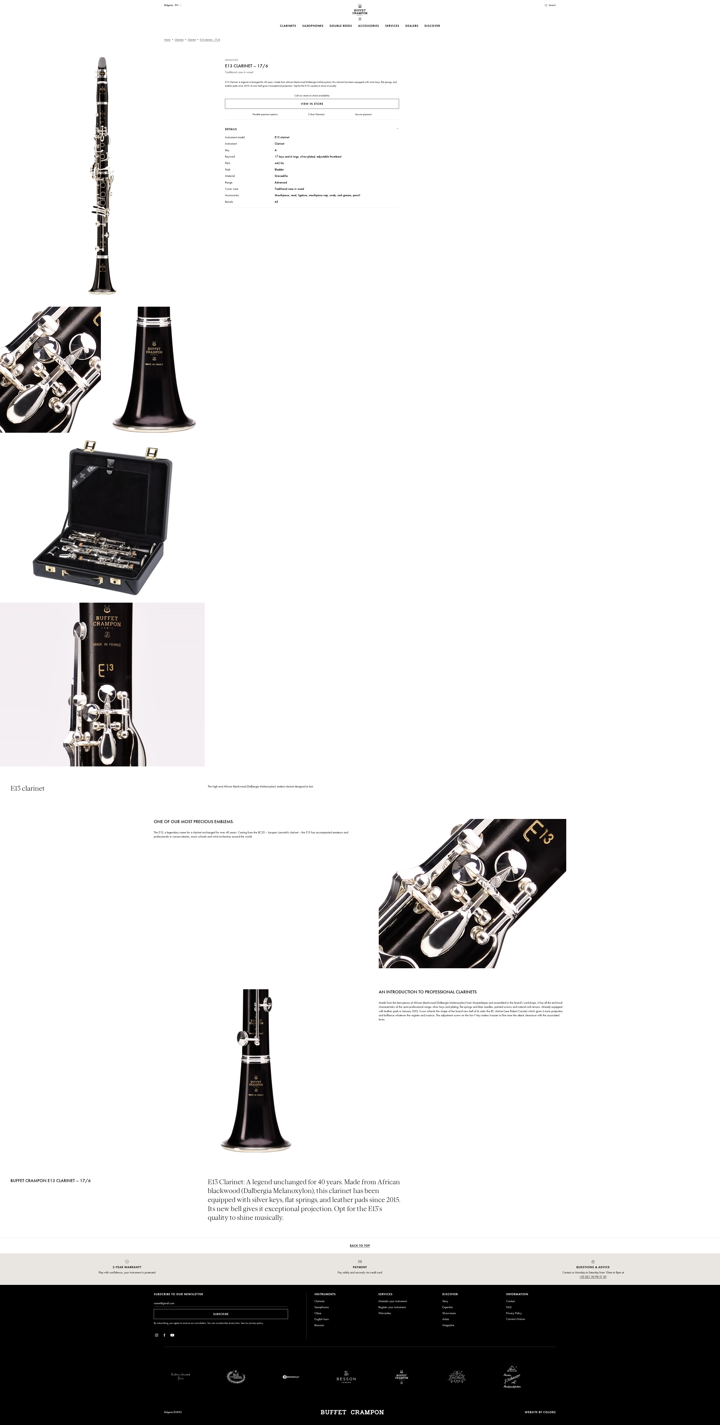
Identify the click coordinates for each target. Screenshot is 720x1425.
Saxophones (313, 26)
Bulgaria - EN (171, 5)
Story (445, 1301)
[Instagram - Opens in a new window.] (156, 1335)
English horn (321, 1319)
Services (392, 26)
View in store (312, 104)
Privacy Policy (514, 1313)
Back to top (360, 1245)
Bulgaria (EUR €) (173, 1412)
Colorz (549, 1412)
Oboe (317, 1313)
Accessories (368, 26)
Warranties (384, 1313)
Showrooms (449, 1313)
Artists (445, 1319)
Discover (432, 26)
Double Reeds (341, 26)
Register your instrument (392, 1307)
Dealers (411, 26)
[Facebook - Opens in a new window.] (164, 1335)
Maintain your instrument (392, 1301)
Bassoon (319, 1325)
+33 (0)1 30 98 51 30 (593, 1277)
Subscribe (221, 1314)
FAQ (509, 1307)
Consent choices (515, 1319)
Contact (510, 1301)
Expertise (447, 1307)
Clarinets (288, 26)
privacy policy (256, 1323)
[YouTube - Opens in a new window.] (172, 1335)
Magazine (448, 1325)
